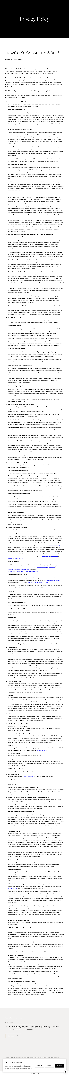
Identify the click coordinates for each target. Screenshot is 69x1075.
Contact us (11, 1036)
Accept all (59, 1065)
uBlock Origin (19, 558)
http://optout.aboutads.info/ (54, 580)
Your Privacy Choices (34, 1073)
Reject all (39, 1065)
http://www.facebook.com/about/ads (18, 569)
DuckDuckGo (54, 556)
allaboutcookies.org (54, 545)
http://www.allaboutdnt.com (34, 598)
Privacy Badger (46, 556)
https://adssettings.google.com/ (46, 567)
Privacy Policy (30, 1029)
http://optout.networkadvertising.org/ (37, 582)
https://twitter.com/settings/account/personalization (23, 571)
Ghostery (10, 558)
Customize (49, 1065)
